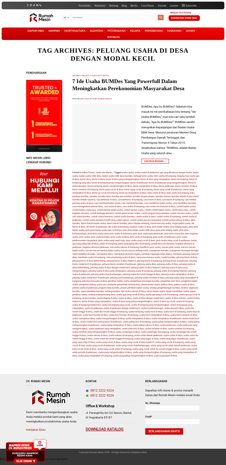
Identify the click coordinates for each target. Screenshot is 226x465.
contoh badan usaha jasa (84, 210)
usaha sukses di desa (97, 335)
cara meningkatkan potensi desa (87, 206)
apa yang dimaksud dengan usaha (176, 172)
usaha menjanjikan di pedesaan (166, 318)
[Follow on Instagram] (31, 5)
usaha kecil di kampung (174, 311)
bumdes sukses (163, 196)
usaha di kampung (184, 301)
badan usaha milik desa (90, 176)
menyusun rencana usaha (148, 257)
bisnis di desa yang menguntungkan (122, 179)
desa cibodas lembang (138, 223)
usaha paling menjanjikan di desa (116, 325)
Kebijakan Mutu (35, 429)
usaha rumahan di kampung (181, 328)
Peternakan (116, 30)
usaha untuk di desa (172, 335)
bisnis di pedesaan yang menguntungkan (168, 182)
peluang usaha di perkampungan (106, 274)
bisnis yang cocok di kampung (138, 189)
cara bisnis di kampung (173, 199)
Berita (134, 5)
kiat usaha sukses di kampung (124, 247)
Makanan (174, 30)
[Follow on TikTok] (34, 5)
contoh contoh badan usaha (157, 210)
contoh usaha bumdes (124, 216)
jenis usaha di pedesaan (164, 237)
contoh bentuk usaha (133, 210)
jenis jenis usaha (95, 233)
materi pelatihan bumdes (83, 254)
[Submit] (160, 17)
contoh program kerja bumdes (155, 213)
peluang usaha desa (146, 264)
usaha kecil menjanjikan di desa (154, 315)
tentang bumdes (112, 291)
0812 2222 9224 (101, 390)
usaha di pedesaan (93, 308)
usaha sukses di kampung (121, 335)
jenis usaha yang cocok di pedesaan (173, 240)
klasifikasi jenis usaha (150, 247)
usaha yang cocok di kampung (169, 342)
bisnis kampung (94, 186)
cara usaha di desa (113, 206)
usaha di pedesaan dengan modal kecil (121, 308)
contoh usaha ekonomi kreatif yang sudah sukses (106, 220)
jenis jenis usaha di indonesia (118, 233)
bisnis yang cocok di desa (111, 189)
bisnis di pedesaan (139, 182)
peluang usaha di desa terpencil (145, 267)
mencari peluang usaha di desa (120, 257)
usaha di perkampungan (152, 308)
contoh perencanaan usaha (127, 213)
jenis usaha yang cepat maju (111, 240)
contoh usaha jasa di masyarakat (145, 220)
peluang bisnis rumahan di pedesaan (119, 264)
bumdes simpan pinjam (144, 196)
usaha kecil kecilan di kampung (123, 315)
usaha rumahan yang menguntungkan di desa (93, 332)
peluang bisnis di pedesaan (175, 261)
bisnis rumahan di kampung (85, 189)
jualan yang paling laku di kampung (134, 243)
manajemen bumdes (159, 250)
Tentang (113, 5)
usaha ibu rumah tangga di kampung (110, 311)
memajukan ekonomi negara (127, 254)
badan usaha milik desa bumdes (117, 176)
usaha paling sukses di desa (146, 325)
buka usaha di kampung (178, 193)
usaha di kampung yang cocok (116, 305)
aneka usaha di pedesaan (147, 172)
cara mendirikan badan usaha (158, 203)
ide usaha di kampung (118, 227)
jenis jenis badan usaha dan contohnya (103, 230)
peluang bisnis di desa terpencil (121, 261)
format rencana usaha (160, 223)
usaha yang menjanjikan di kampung (95, 355)
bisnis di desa (98, 179)
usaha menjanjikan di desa (138, 318)
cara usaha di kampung (133, 206)
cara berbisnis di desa (106, 199)
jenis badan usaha (160, 227)
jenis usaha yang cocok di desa (140, 240)
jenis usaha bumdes (100, 237)
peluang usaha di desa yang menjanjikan (107, 271)
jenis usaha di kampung (141, 237)
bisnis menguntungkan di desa (117, 186)
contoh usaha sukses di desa (176, 220)
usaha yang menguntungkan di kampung (152, 352)
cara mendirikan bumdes (184, 203)
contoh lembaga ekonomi (102, 213)
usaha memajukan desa (83, 318)
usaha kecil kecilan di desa (95, 315)
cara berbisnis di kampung (130, 199)
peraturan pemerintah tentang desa (124, 284)
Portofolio (84, 5)
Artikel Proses (80, 76)
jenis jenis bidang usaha (167, 230)
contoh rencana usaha (180, 213)
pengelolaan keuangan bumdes (144, 281)
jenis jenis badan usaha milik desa (139, 230)
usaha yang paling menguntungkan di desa (133, 355)
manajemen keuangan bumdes (184, 250)
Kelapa (135, 30)
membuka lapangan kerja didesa (156, 254)
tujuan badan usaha (156, 291)
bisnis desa (85, 179)
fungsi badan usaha (181, 223)
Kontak (162, 5)
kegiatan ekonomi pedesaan (96, 247)
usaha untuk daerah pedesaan (148, 335)
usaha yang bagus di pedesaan (173, 338)
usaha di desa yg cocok (164, 301)
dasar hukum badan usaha (93, 223)
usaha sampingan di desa (128, 332)
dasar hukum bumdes (117, 223)
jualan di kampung (108, 243)
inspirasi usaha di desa (140, 227)
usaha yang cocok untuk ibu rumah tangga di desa (155, 349)
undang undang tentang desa (101, 294)
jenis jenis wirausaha (174, 233)
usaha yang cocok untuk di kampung (114, 349)
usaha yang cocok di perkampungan (133, 345)
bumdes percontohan (122, 196)
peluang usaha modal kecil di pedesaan (90, 277)
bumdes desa (104, 196)
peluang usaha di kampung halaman (170, 271)
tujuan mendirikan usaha (177, 291)
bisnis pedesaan (166, 186)
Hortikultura (74, 30)
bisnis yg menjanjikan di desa (132, 193)
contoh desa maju (179, 210)
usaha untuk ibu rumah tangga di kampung (113, 338)
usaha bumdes (89, 298)
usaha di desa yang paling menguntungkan (132, 301)
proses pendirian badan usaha (134, 288)
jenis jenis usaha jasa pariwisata (148, 233)
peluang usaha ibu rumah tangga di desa (141, 274)
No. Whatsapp (152, 403)
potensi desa (167, 284)
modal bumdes (168, 257)
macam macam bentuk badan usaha (102, 250)
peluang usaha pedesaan (122, 277)
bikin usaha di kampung (165, 176)
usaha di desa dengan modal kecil (148, 298)
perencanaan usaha (150, 284)
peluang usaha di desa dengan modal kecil (110, 267)
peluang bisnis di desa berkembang (88, 261)
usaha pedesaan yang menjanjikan (105, 328)
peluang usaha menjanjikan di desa (177, 274)
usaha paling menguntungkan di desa (169, 321)
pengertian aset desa (170, 281)
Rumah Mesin (105, 99)
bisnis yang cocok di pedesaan (168, 189)
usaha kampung (135, 311)
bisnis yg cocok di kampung (105, 193)
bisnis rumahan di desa (186, 186)
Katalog (113, 36)
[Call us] (40, 5)
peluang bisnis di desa (186, 257)
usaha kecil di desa (153, 311)
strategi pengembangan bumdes (165, 288)
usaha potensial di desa (133, 328)
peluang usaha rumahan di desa (149, 277)
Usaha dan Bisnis (99, 76)
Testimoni (99, 5)
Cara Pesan (147, 5)
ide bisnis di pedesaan (96, 227)
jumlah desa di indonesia (162, 243)
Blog (124, 5)
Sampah (54, 30)
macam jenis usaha (170, 247)
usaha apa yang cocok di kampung (162, 294)
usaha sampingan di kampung (155, 332)
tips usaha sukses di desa (133, 291)
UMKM (190, 30)
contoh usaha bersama (102, 216)
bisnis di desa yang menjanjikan (155, 179)
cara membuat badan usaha (107, 203)
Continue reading (155, 161)
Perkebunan (154, 30)
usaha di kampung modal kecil (86, 305)
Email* (148, 416)
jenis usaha (84, 237)
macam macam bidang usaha (134, 250)
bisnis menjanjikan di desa (145, 186)
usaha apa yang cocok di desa (130, 294)
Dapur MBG (36, 30)
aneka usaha (128, 172)
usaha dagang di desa (107, 298)
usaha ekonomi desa (174, 308)
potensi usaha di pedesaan (84, 288)
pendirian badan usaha (118, 281)
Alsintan (96, 30)
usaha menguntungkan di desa (110, 318)
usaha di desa (125, 298)
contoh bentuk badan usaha (110, 210)
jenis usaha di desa (120, 237)
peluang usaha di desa (167, 264)
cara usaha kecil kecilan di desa (160, 206)
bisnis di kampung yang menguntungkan (110, 182)
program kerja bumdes (108, 288)
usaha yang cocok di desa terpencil (137, 342)
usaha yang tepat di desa (165, 355)
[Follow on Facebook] (28, 5)
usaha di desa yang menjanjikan (96, 301)
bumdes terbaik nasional (83, 199)
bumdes (93, 196)
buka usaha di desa (156, 193)
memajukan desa (104, 254)
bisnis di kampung (179, 179)
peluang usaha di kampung (140, 271)
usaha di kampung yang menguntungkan (150, 305)
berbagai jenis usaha (143, 176)
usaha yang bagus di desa (146, 338)
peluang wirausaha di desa (94, 281)
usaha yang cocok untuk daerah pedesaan (170, 345)
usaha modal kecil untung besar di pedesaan (101, 321)
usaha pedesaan (168, 325)
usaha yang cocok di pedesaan (100, 345)
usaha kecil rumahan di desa (183, 315)
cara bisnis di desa (152, 199)
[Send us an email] (37, 5)
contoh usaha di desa (146, 216)
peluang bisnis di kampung (149, 261)
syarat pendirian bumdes (92, 291)
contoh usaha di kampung (169, 216)
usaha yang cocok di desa (108, 342)
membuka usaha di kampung (91, 257)
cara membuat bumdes (132, 203)
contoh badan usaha (185, 206)
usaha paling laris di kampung (137, 321)
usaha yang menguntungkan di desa (115, 352)
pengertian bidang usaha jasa (93, 284)
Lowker (174, 5)
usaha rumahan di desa (156, 328)
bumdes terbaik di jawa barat (185, 196)
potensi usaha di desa (184, 284)
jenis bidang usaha (179, 227)
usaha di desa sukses (175, 298)
